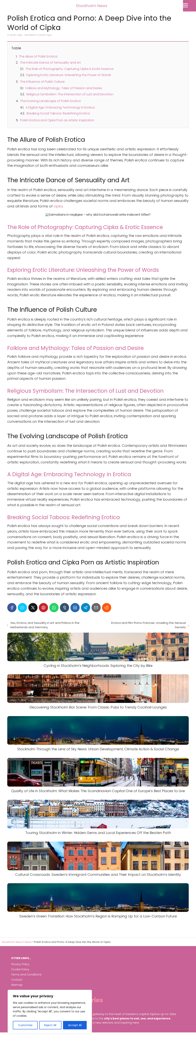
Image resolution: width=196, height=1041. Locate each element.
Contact (16, 980)
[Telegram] (85, 607)
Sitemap (17, 985)
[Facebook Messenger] (22, 607)
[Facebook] (11, 607)
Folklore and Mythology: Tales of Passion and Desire (63, 88)
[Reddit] (106, 607)
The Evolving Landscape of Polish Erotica (50, 101)
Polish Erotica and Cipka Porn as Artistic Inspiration (57, 120)
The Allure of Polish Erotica (38, 56)
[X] (33, 607)
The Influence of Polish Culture (42, 81)
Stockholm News (91, 5)
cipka (58, 206)
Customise (25, 1025)
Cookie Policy (20, 969)
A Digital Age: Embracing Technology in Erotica (60, 107)
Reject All (50, 1025)
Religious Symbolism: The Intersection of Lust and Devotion (69, 94)
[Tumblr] (64, 607)
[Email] (96, 607)
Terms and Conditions (26, 974)
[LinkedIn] (75, 607)
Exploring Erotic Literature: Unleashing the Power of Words (68, 75)
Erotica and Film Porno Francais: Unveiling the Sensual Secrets (148, 625)
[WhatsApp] (54, 607)
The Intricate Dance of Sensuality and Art (50, 62)
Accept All (75, 1025)
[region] (50, 1011)
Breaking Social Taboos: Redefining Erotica (58, 113)
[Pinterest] (43, 607)
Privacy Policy (20, 964)
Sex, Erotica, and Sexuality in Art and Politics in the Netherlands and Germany (44, 625)
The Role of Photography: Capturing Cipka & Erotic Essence (69, 69)
